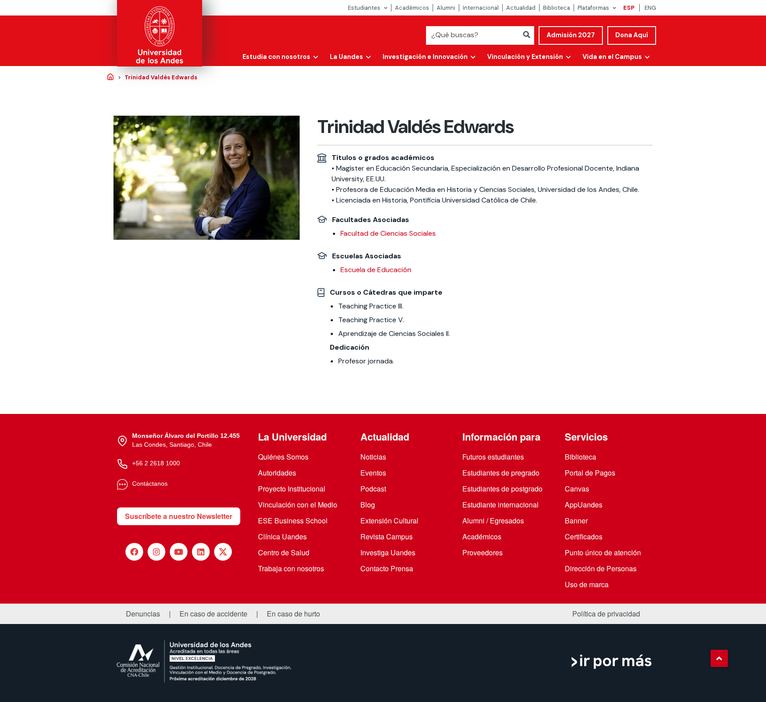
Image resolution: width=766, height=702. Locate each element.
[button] (719, 658)
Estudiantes (364, 8)
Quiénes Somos (283, 457)
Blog (367, 504)
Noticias (373, 457)
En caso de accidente (213, 613)
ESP (628, 8)
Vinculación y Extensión (525, 57)
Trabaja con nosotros (291, 568)
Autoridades (277, 473)
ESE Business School (293, 520)
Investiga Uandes (387, 552)
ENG (650, 8)
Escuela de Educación (375, 269)
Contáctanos (150, 483)
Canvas (577, 489)
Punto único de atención (603, 552)
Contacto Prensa (386, 568)
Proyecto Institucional (291, 489)
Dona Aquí (631, 35)
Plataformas (593, 8)
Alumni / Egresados (493, 520)
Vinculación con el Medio (297, 504)
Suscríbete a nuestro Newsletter (178, 516)
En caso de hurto (293, 613)
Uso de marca (587, 584)
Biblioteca (556, 8)
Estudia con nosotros (276, 57)
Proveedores (482, 552)
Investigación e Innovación (425, 57)
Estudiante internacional (500, 504)
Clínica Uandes (282, 536)
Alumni (446, 8)
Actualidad (520, 8)
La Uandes (346, 57)
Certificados (583, 536)
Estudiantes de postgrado (502, 489)
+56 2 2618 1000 (156, 463)
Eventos (373, 473)
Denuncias (143, 613)
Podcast (373, 489)
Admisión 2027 (571, 35)
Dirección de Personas (601, 568)
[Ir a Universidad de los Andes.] (110, 78)
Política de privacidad (606, 613)
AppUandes (583, 504)
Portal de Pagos (590, 473)
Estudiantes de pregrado (500, 473)
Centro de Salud (283, 552)
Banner (576, 520)
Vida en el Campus (612, 57)
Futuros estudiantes (493, 457)
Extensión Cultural (389, 520)
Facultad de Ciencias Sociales (388, 233)
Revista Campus (386, 536)
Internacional (481, 8)
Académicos (412, 8)
